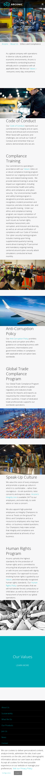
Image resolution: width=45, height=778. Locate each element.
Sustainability (7, 713)
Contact (5, 743)
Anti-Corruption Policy (19, 338)
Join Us (4, 731)
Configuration (6, 773)
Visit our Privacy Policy (22, 768)
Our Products (7, 725)
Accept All (18, 773)
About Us (5, 707)
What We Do (7, 719)
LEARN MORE (22, 665)
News (4, 737)
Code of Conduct (17, 125)
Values (33, 68)
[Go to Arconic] (13, 4)
